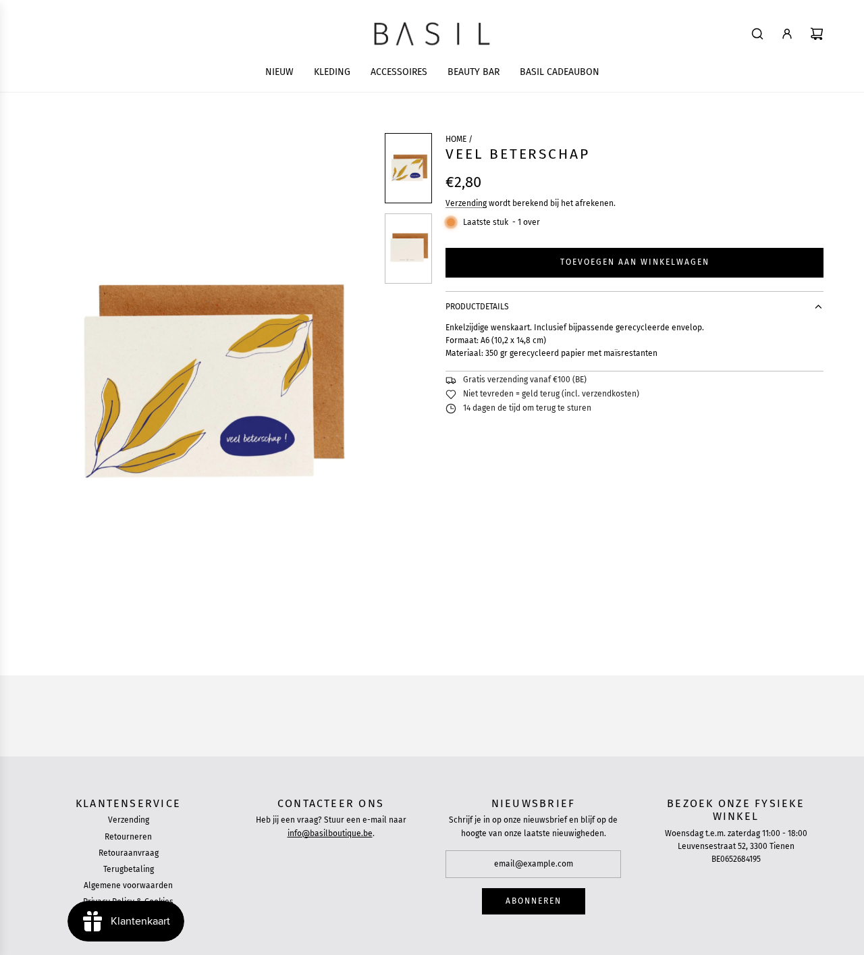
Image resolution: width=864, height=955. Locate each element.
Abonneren (534, 901)
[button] (51, 384)
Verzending (466, 203)
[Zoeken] (757, 34)
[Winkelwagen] (817, 34)
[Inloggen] (787, 34)
